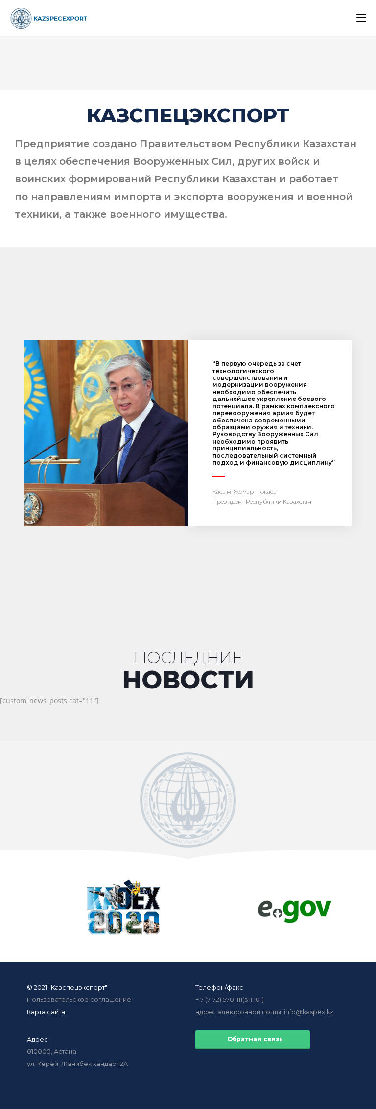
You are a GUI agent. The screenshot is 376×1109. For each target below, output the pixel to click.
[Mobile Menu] (361, 18)
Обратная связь (253, 1039)
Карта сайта (46, 1012)
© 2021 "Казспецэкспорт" (67, 987)
